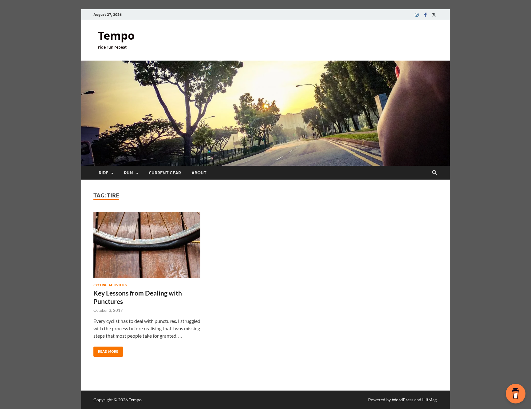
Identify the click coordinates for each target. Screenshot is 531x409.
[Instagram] (416, 14)
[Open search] (434, 173)
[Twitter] (434, 14)
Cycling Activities (110, 285)
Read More (105, 350)
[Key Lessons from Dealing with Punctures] (146, 245)
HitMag (429, 399)
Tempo (116, 35)
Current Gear (165, 172)
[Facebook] (425, 14)
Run (128, 172)
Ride (103, 172)
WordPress (402, 399)
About (198, 172)
